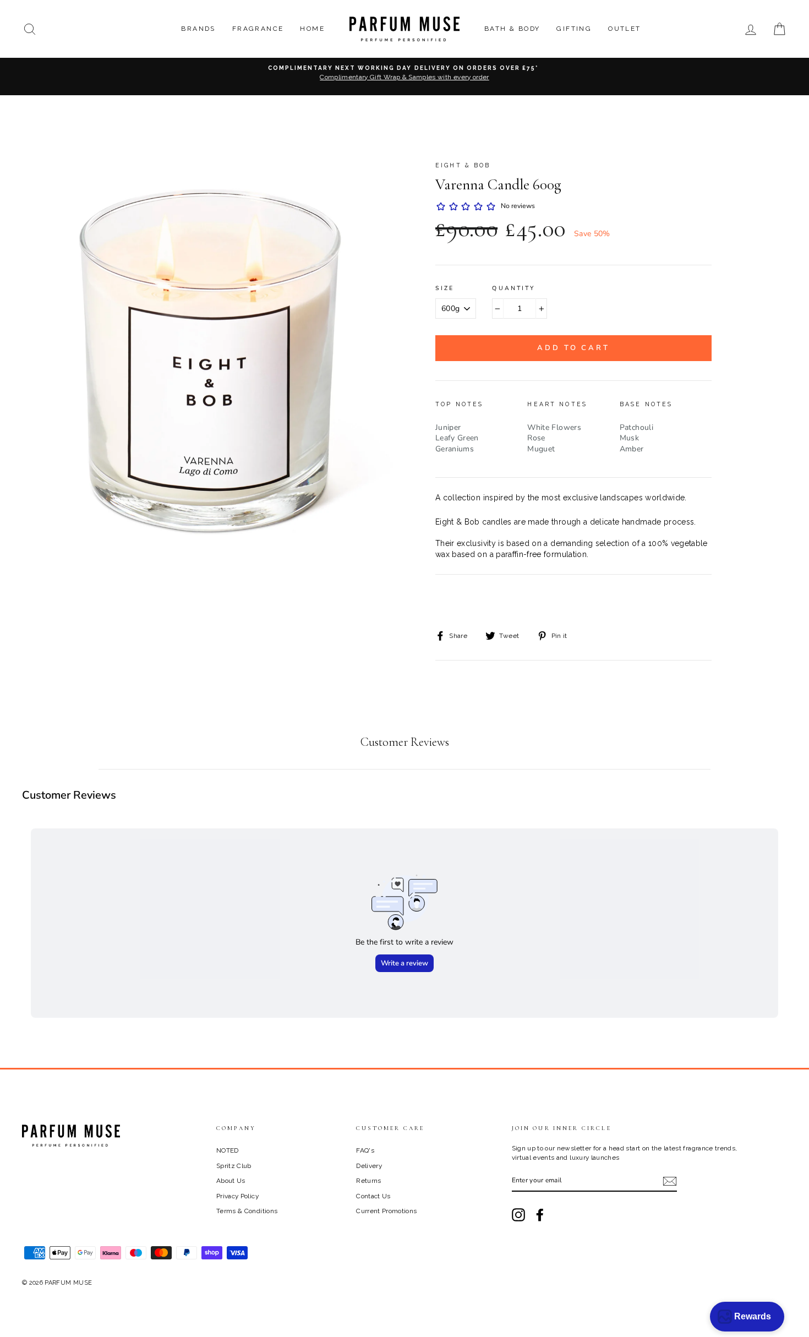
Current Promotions (386, 1211)
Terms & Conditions (246, 1211)
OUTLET (624, 28)
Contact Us (373, 1196)
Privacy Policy (237, 1196)
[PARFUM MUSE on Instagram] (518, 1214)
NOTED (227, 1150)
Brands (198, 28)
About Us (230, 1181)
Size (445, 288)
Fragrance (258, 28)
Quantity (513, 288)
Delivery (369, 1166)
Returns (368, 1181)
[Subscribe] (670, 1181)
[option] (404, 76)
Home (312, 28)
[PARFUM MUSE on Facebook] (539, 1214)
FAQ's (365, 1150)
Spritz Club (234, 1166)
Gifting (574, 28)
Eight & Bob (463, 165)
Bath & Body (512, 28)
